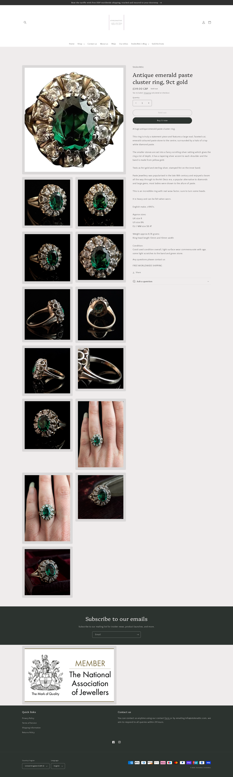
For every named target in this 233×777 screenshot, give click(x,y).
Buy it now (162, 120)
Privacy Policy (28, 718)
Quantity (136, 98)
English (57, 766)
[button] (25, 22)
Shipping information (31, 728)
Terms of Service (29, 723)
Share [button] (138, 272)
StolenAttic (199, 767)
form (167, 718)
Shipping (147, 93)
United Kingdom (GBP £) (34, 766)
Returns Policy (28, 732)
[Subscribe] (138, 634)
